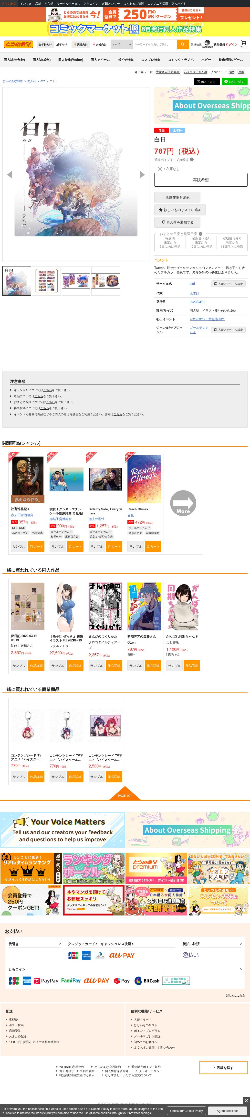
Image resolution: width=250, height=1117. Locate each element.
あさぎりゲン (20, 532)
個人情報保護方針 (116, 1071)
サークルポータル (68, 3)
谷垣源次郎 (152, 533)
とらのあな (9, 3)
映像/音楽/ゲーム (231, 59)
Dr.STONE (18, 528)
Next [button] (142, 174)
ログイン (232, 44)
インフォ (26, 3)
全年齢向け (45, 44)
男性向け (82, 44)
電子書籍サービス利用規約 (76, 1071)
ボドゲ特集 (126, 59)
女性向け (101, 44)
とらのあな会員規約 (107, 1066)
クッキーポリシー (150, 1071)
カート (38, 546)
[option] (76, 174)
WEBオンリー (111, 3)
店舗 (38, 3)
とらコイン (91, 3)
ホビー (206, 59)
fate (231, 72)
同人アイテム (100, 59)
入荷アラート (230, 284)
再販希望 (201, 179)
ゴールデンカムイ (61, 531)
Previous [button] (9, 174)
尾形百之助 (72, 536)
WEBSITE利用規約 (71, 1066)
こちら (47, 390)
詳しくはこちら (235, 995)
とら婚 (48, 3)
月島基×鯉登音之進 (101, 536)
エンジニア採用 (157, 3)
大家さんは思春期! (168, 72)
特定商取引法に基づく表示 (76, 1075)
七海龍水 (37, 532)
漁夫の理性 (96, 518)
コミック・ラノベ (181, 59)
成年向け (61, 44)
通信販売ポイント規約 (146, 1066)
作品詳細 (36, 665)
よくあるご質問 (134, 3)
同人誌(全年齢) (14, 59)
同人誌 (31, 81)
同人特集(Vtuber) (70, 59)
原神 (241, 72)
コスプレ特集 (150, 59)
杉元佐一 (56, 536)
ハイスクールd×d (195, 72)
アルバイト (179, 3)
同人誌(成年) (42, 59)
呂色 (130, 515)
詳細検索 (196, 44)
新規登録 (219, 44)
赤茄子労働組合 (22, 514)
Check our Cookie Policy (186, 1110)
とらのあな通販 (12, 81)
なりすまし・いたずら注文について (128, 1075)
